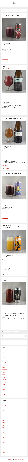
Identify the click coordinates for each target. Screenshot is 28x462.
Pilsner (3, 437)
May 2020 (3, 355)
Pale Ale (3, 435)
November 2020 (4, 350)
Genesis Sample (11, 459)
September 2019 (4, 369)
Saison (3, 440)
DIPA (3, 410)
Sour (7, 62)
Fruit (6, 62)
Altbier (3, 403)
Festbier (3, 415)
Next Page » (17, 331)
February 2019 (4, 379)
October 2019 (4, 367)
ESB (2, 413)
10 (14, 331)
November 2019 (4, 365)
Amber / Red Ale (4, 405)
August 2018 (4, 389)
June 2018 (3, 392)
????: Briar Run (6, 67)
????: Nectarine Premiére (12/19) (11, 118)
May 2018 (3, 394)
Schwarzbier (4, 442)
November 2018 (4, 384)
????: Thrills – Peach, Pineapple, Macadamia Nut (11, 226)
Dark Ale (3, 408)
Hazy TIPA (3, 425)
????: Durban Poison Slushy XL (11, 15)
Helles (3, 427)
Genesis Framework (16, 459)
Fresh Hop (3, 417)
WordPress (20, 459)
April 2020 (3, 357)
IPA (2, 430)
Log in (23, 459)
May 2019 (3, 374)
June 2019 (3, 372)
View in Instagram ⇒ (5, 59)
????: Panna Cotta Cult (8, 279)
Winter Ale (3, 452)
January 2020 (4, 362)
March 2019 (3, 377)
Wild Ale (9, 168)
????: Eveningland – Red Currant (11, 173)
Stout (3, 447)
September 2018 (4, 387)
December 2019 (4, 364)
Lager (3, 432)
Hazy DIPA (3, 422)
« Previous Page (4, 331)
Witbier (3, 454)
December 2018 (4, 382)
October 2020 (4, 352)
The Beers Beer (14, 2)
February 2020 (4, 360)
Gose (3, 420)
